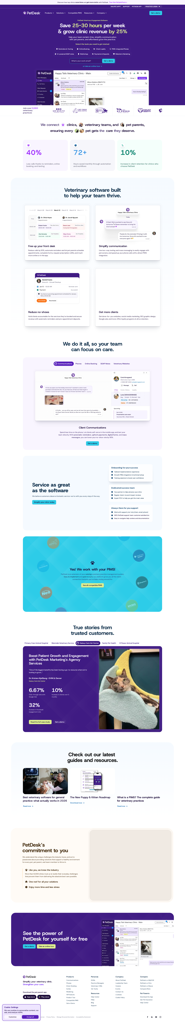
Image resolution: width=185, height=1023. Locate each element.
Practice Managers (97, 983)
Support (126, 6)
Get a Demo (70, 1003)
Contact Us (119, 992)
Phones (68, 983)
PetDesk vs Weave (146, 986)
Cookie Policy (120, 997)
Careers (118, 986)
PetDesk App (136, 6)
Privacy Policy (50, 1017)
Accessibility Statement (83, 1017)
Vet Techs (94, 989)
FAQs (92, 1000)
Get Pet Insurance (146, 1000)
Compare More (145, 989)
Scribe (68, 989)
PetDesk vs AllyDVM (147, 980)
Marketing (69, 992)
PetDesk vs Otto (145, 983)
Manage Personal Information (65, 1017)
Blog (92, 1003)
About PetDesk (121, 980)
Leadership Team (122, 983)
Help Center (95, 997)
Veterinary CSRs (96, 986)
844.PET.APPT (116, 6)
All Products (70, 995)
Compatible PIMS (75, 13)
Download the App (146, 997)
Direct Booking (71, 986)
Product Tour (70, 997)
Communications (72, 980)
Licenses (119, 995)
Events (118, 989)
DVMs (93, 980)
